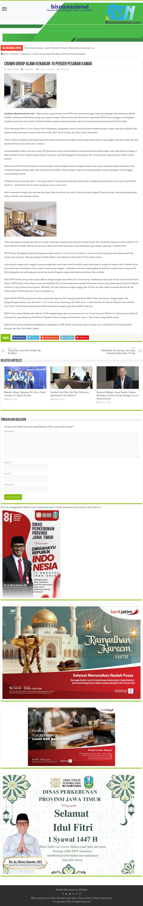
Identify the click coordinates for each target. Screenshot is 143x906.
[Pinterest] (69, 894)
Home (6, 54)
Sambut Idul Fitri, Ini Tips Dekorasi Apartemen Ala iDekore (69, 394)
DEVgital (82, 889)
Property (15, 54)
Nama (7, 462)
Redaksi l (62, 898)
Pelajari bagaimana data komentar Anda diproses (78, 507)
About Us (45, 898)
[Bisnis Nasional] (71, 21)
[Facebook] (63, 894)
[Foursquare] (76, 894)
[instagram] (79, 894)
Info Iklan (71, 898)
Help (96, 898)
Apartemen (25, 54)
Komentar (9, 431)
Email (8, 473)
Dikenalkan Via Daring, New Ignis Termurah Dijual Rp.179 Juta (118, 351)
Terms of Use (106, 898)
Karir (53, 898)
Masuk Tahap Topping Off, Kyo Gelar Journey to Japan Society (25, 394)
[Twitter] (66, 894)
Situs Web (9, 484)
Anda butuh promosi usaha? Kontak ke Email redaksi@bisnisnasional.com (59, 48)
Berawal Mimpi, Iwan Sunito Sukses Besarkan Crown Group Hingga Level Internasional (117, 395)
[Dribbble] (73, 894)
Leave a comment (47, 69)
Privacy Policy (85, 898)
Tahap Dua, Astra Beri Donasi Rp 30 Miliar (24, 351)
